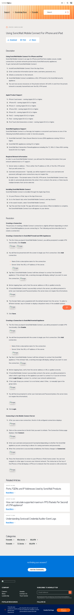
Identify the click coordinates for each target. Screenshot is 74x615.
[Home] (7, 3)
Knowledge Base (21, 12)
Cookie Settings (48, 610)
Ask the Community (37, 570)
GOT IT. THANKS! (64, 610)
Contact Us (23, 594)
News (4, 594)
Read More (10, 492)
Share (34, 40)
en (62, 3)
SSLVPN (33, 540)
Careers (4, 591)
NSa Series (21, 540)
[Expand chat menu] (66, 307)
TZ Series (20, 543)
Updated (11, 27)
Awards (22, 591)
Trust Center (24, 596)
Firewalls (35, 12)
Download (13, 40)
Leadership (5, 596)
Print (24, 40)
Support (7, 12)
